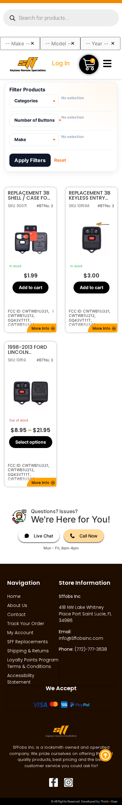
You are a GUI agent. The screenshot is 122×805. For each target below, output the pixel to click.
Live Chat (43, 535)
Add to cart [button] (30, 287)
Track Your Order (25, 623)
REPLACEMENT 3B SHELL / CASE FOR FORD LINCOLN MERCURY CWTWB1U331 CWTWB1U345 (29, 196)
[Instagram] (68, 782)
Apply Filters (30, 160)
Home (14, 596)
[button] (41, 328)
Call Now (88, 535)
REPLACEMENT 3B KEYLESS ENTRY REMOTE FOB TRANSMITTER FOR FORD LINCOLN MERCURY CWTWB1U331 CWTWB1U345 (91, 196)
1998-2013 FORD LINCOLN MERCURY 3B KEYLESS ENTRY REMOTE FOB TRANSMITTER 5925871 (27, 350)
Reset (60, 160)
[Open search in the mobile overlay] (61, 17)
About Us (17, 605)
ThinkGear (108, 801)
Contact (16, 614)
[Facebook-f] (53, 782)
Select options (30, 441)
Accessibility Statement (20, 678)
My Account (20, 632)
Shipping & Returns (28, 651)
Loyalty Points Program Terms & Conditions (32, 663)
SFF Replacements (27, 642)
